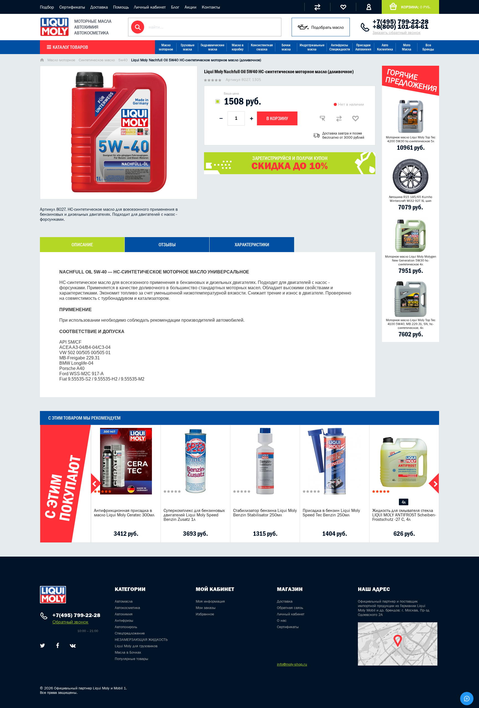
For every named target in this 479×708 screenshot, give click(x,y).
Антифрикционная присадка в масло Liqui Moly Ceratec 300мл (124, 512)
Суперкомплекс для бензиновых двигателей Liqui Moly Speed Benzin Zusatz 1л (194, 514)
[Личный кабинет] (369, 7)
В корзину (277, 118)
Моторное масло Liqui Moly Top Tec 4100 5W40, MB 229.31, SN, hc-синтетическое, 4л (410, 324)
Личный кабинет (150, 6)
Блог (175, 6)
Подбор (47, 6)
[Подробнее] (152, 533)
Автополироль (126, 627)
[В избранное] (355, 118)
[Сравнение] (317, 7)
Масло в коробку (237, 47)
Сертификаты (72, 6)
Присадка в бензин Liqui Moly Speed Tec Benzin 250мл (331, 512)
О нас (282, 620)
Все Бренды (428, 47)
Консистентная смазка (262, 47)
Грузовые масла (187, 47)
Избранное (205, 614)
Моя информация (210, 601)
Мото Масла (406, 47)
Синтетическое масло (97, 60)
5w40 (123, 60)
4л (404, 501)
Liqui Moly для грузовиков (136, 646)
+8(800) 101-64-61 (400, 26)
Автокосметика (127, 607)
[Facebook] (57, 646)
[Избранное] (343, 7)
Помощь (121, 6)
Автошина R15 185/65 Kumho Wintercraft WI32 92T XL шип (410, 199)
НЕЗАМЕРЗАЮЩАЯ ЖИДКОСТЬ (141, 639)
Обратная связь (290, 607)
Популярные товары (131, 658)
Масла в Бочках (128, 652)
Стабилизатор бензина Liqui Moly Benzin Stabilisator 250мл (265, 512)
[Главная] (42, 60)
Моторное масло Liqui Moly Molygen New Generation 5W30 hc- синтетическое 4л (410, 260)
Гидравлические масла (212, 47)
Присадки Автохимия (363, 47)
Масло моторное (166, 47)
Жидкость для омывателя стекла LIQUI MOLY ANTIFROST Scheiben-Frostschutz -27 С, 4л (404, 514)
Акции (191, 6)
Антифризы (124, 620)
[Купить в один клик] (322, 118)
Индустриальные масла (312, 47)
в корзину (126, 468)
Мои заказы (206, 607)
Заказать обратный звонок (397, 32)
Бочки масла (286, 47)
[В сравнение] (339, 118)
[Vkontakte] (73, 646)
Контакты (211, 6)
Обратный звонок (70, 622)
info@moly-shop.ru (292, 664)
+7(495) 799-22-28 (401, 21)
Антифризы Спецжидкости (339, 47)
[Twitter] (42, 646)
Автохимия (124, 614)
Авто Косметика (385, 47)
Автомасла (124, 601)
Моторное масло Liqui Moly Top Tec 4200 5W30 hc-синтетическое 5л (410, 139)
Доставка (99, 6)
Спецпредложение (130, 633)
